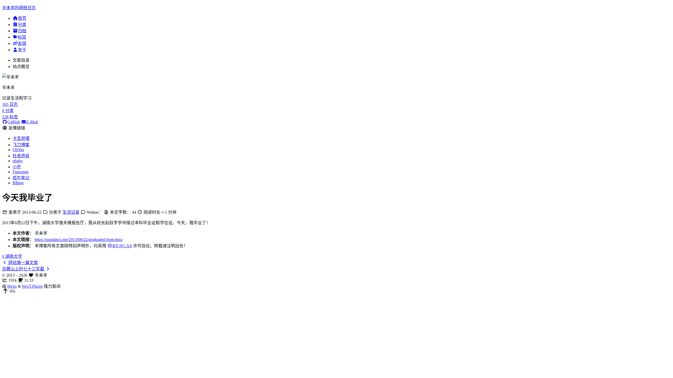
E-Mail (32, 122)
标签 (22, 37)
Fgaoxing (20, 172)
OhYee (18, 150)
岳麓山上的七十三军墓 (23, 269)
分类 (22, 24)
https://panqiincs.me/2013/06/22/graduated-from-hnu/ (79, 239)
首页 (22, 18)
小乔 (17, 167)
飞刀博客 (21, 145)
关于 (22, 50)
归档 (22, 31)
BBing (18, 183)
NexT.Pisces (32, 286)
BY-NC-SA (122, 246)
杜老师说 (21, 156)
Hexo (12, 286)
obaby (18, 161)
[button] (336, 291)
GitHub (13, 122)
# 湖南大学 (12, 256)
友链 (22, 43)
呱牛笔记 (21, 178)
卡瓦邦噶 (21, 138)
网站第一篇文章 (22, 262)
